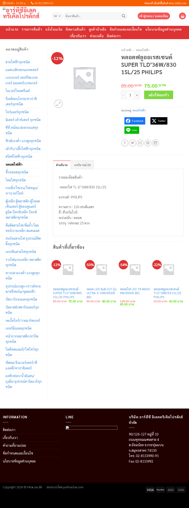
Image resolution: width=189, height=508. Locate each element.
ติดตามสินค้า (75, 29)
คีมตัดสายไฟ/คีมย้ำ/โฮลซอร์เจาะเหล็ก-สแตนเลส (22, 228)
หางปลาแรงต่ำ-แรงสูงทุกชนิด (23, 275)
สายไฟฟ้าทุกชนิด (18, 62)
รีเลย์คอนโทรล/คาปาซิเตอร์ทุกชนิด (21, 101)
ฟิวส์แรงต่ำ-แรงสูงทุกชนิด (23, 140)
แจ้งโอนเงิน (53, 29)
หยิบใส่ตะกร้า (158, 95)
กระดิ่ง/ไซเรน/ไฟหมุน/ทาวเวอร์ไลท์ (22, 190)
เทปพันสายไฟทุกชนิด (21, 251)
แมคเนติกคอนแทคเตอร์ (22, 69)
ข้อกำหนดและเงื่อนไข (125, 29)
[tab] (62, 165)
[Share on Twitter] (132, 143)
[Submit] (123, 15)
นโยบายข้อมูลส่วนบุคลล (19, 461)
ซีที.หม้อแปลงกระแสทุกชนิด (22, 130)
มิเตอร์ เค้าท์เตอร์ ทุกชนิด (23, 119)
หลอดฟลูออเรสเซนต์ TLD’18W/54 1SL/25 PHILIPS (167, 293)
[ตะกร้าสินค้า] (182, 16)
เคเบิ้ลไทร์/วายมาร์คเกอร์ (23, 320)
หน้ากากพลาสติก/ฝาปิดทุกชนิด (22, 339)
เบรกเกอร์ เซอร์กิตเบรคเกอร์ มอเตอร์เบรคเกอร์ (22, 80)
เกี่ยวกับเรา (78, 36)
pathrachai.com (73, 487)
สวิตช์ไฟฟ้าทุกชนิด (19, 156)
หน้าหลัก (126, 50)
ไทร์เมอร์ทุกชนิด (17, 112)
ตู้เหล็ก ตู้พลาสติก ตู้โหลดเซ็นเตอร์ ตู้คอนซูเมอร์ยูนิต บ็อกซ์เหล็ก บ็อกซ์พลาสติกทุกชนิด (23, 209)
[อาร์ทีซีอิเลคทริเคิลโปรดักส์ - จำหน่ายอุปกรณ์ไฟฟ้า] (24, 16)
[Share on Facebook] (124, 143)
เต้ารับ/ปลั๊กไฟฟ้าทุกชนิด (23, 148)
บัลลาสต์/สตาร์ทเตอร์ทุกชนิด (22, 310)
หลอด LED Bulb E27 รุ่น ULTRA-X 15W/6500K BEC (101, 293)
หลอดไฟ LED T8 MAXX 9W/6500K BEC (135, 291)
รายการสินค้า (32, 29)
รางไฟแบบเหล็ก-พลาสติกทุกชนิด (23, 262)
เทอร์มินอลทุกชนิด (19, 328)
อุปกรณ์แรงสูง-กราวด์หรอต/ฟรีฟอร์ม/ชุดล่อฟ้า (23, 289)
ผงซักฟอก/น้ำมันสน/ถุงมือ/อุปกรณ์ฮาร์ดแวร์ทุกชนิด (24, 381)
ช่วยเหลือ (97, 36)
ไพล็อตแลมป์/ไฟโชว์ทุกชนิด (22, 352)
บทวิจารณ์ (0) (82, 165)
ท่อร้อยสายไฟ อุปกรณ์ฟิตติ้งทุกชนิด (23, 241)
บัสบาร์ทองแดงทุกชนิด (21, 299)
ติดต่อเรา (114, 36)
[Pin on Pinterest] (147, 143)
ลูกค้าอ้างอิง (97, 29)
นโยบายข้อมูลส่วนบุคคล (163, 29)
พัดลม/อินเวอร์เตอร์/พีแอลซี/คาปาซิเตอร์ (21, 365)
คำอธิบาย (62, 165)
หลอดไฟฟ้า (14, 164)
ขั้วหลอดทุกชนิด (17, 172)
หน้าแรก (12, 29)
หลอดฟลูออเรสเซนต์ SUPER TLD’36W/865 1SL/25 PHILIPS (67, 293)
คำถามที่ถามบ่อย (14, 445)
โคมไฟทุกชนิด (16, 180)
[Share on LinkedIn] (155, 143)
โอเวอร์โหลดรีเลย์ (18, 90)
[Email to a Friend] (140, 143)
